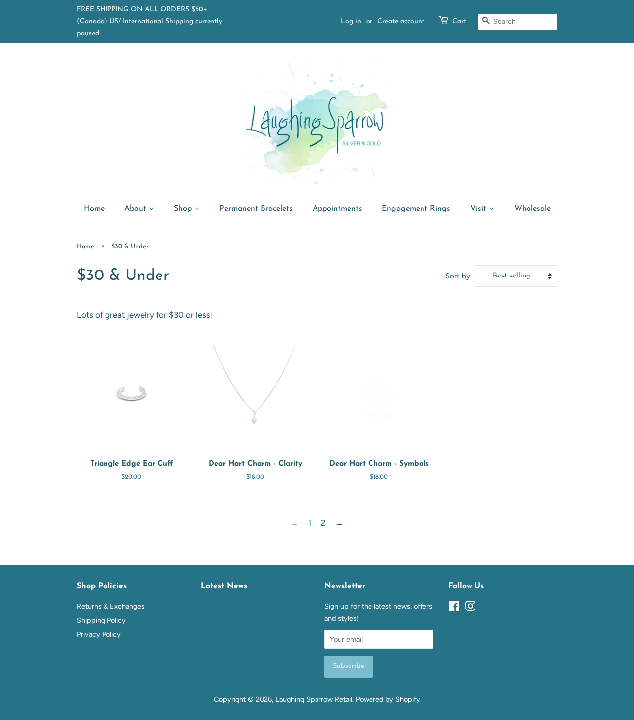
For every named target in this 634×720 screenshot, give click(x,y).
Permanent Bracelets (256, 209)
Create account (400, 21)
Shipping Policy (101, 620)
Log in (351, 21)
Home (94, 209)
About (136, 209)
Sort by (457, 275)
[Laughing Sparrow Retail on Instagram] (470, 608)
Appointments (337, 209)
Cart (459, 21)
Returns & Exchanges (111, 606)
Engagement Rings (416, 209)
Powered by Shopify (388, 699)
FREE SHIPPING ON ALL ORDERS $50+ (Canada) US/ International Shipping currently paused (149, 21)
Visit (479, 209)
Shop (184, 209)
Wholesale (532, 209)
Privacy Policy (99, 634)
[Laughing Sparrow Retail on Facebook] (454, 608)
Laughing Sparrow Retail (313, 699)
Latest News (224, 586)
